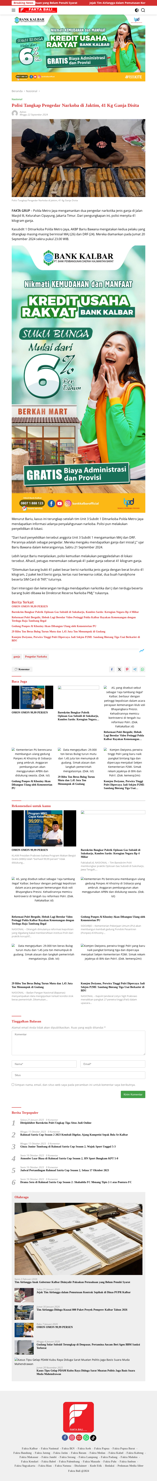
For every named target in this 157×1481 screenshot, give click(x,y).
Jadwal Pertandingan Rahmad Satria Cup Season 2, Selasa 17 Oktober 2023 (64, 1170)
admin (23, 112)
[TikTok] (93, 1438)
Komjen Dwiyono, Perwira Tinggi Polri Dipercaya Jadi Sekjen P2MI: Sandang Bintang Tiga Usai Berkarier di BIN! (76, 639)
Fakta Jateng (42, 1453)
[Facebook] (65, 1437)
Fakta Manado (91, 1461)
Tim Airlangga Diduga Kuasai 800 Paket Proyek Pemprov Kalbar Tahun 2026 (82, 1309)
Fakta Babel (49, 1461)
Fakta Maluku (129, 1457)
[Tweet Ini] (119, 669)
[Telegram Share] (135, 669)
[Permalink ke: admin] (15, 113)
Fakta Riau (45, 1465)
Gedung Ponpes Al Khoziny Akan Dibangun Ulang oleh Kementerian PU (54, 626)
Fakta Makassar (29, 1457)
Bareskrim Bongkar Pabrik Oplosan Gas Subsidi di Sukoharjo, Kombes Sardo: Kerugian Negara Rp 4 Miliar (75, 612)
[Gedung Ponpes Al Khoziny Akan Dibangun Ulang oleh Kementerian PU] (32, 763)
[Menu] (14, 10)
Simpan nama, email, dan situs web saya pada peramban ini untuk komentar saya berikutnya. (75, 1085)
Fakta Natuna (63, 1465)
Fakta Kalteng (135, 1453)
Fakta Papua (101, 1448)
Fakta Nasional (50, 1448)
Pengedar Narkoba (36, 656)
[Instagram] (72, 1437)
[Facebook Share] (112, 669)
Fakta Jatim (60, 1453)
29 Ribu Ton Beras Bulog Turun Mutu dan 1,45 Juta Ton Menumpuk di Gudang (58, 631)
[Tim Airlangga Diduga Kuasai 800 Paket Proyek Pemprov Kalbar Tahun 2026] (24, 1312)
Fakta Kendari (29, 1461)
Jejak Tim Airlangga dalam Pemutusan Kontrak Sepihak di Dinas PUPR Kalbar (102, 3)
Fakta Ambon (128, 1461)
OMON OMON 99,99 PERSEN (30, 606)
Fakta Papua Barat (124, 1448)
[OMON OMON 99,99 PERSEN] (32, 697)
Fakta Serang (67, 1457)
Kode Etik (96, 1465)
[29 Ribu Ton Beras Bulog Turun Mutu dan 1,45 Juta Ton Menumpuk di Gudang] (78, 760)
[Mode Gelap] (137, 10)
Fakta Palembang (69, 1461)
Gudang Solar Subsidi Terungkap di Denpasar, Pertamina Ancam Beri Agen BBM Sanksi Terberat (88, 1346)
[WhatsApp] (86, 1437)
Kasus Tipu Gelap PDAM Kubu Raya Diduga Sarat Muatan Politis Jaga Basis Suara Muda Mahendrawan (86, 1372)
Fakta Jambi (49, 1457)
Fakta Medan (97, 1453)
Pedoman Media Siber (130, 1465)
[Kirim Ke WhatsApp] (142, 669)
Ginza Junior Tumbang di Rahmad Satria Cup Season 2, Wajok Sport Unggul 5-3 (68, 1146)
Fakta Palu (109, 1461)
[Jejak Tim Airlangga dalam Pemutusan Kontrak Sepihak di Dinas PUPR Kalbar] (24, 1295)
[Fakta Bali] (37, 10)
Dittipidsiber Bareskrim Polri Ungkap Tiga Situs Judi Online (55, 1122)
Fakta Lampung (88, 1457)
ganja (17, 656)
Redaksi (109, 1465)
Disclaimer (80, 1465)
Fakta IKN (68, 1448)
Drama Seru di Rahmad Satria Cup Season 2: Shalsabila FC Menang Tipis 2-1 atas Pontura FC (76, 1182)
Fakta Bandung (22, 1453)
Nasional (17, 99)
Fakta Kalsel (116, 1453)
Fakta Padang (109, 1457)
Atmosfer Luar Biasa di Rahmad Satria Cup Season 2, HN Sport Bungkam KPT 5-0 (69, 1158)
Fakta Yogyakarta (25, 1465)
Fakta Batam (78, 1453)
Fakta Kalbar (30, 1448)
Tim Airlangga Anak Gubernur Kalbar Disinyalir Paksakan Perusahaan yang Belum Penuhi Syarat (72, 1282)
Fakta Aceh (84, 1448)
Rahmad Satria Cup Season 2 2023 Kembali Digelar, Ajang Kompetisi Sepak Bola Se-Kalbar (74, 1134)
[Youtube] (79, 1437)
